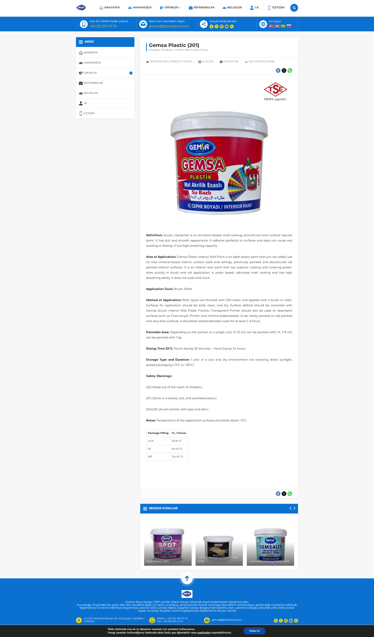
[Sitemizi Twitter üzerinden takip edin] (217, 26)
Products (167, 50)
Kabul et (254, 631)
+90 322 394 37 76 (103, 26)
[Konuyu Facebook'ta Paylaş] (278, 493)
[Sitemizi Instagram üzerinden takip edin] (222, 26)
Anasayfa (154, 50)
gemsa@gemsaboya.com (169, 26)
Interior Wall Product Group (191, 50)
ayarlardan (204, 632)
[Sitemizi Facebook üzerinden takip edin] (211, 26)
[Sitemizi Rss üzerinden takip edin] (232, 26)
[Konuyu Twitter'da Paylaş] (284, 493)
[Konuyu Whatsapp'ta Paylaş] (290, 493)
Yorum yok (231, 62)
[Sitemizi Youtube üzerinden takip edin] (227, 26)
